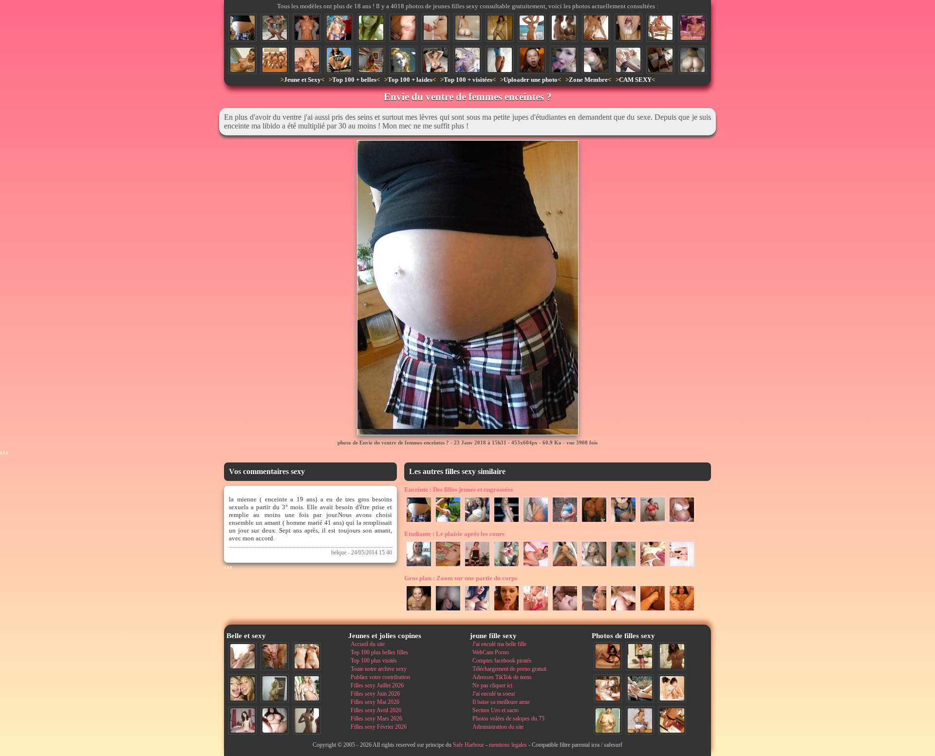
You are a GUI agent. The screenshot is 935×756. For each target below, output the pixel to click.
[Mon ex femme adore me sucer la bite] (448, 566)
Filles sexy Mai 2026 (375, 702)
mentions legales (508, 744)
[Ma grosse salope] (275, 720)
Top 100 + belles (354, 79)
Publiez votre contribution (380, 677)
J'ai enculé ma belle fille (499, 644)
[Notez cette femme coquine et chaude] (681, 566)
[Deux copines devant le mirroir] (535, 522)
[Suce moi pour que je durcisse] (565, 611)
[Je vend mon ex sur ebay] (435, 60)
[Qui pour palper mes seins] (660, 60)
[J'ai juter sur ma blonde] (467, 60)
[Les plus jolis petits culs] (274, 60)
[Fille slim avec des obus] (307, 720)
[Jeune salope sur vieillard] (307, 60)
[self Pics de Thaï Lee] (371, 28)
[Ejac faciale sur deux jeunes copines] (242, 688)
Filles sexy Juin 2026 (375, 693)
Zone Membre (588, 79)
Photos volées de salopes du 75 (508, 718)
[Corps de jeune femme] (681, 522)
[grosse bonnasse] (660, 28)
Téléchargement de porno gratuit (509, 668)
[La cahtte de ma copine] (403, 28)
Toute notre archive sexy (379, 668)
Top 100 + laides (410, 79)
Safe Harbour (468, 744)
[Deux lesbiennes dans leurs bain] (565, 566)
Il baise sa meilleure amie (501, 702)
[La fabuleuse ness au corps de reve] (628, 60)
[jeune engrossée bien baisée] (594, 522)
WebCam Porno (490, 652)
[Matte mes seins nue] (418, 566)
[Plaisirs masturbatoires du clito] (692, 60)
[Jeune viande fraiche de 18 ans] (623, 611)
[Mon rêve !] (477, 611)
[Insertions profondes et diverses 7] (608, 656)
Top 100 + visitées (468, 79)
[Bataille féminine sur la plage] (274, 28)
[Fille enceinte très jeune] (623, 522)
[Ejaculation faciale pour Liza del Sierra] (506, 611)
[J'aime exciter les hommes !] (640, 720)
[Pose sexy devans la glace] (564, 28)
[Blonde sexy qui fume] (594, 566)
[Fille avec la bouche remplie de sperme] (628, 28)
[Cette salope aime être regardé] (640, 656)
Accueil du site (368, 644)
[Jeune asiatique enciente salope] (477, 522)
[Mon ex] (652, 522)
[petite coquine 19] (672, 656)
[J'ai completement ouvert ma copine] (681, 611)
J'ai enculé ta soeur (493, 693)
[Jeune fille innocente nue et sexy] (242, 656)
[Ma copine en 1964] (640, 688)
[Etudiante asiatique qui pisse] (339, 60)
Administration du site (498, 726)
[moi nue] (242, 720)
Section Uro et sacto (495, 710)
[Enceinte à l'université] (623, 566)
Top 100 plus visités (374, 660)
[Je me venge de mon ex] (532, 60)
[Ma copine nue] (596, 28)
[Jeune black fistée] (652, 611)
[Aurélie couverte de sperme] (418, 611)
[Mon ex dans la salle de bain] (467, 28)
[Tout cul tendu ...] (499, 60)
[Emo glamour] (596, 60)
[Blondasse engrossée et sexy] (506, 522)
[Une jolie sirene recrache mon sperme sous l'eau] (403, 60)
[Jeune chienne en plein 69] (608, 688)
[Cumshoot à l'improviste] (564, 60)
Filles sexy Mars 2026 (376, 718)
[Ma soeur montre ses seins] (307, 28)
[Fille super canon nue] (307, 688)
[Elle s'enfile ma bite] (448, 611)
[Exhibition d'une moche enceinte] (565, 522)
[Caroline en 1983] (608, 720)
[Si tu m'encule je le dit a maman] (535, 566)
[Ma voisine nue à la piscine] (242, 60)
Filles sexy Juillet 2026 (377, 685)
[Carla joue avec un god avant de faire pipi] (692, 28)
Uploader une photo (531, 79)
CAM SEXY (635, 79)
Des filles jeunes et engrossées (458, 489)
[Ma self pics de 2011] (672, 720)
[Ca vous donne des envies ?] (371, 60)
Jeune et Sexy (302, 79)
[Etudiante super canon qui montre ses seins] (506, 566)
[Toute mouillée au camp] (339, 28)
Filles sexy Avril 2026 (376, 710)
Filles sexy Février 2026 (379, 726)
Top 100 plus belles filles (379, 652)
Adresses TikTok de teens (502, 677)
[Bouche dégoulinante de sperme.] (435, 28)
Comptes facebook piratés (502, 660)
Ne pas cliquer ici (492, 685)
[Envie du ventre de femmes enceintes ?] (242, 28)
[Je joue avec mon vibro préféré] (535, 611)
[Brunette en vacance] (448, 522)
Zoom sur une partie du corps (460, 578)
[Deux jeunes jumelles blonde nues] (307, 656)
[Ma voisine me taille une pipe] (275, 656)
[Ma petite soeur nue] (652, 566)
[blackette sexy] (499, 28)
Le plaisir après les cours (454, 533)
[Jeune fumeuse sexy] (594, 611)
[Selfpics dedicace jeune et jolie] (275, 688)
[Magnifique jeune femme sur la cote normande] (532, 28)
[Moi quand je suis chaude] (477, 566)
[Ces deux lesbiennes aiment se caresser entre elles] (672, 688)
